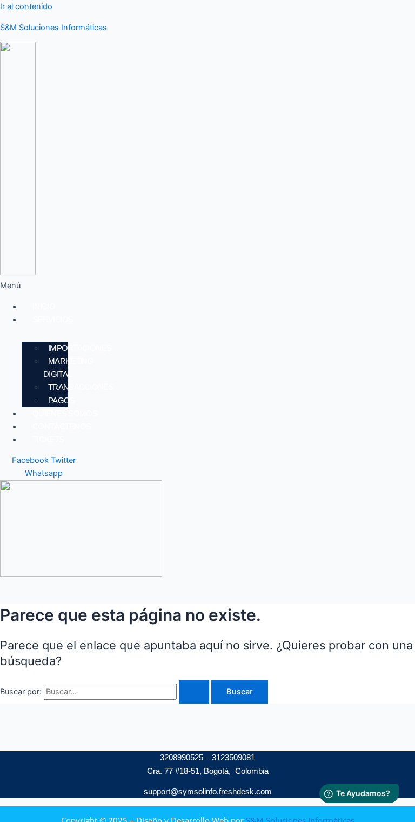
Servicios (52, 319)
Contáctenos (61, 426)
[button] (129, 285)
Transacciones (80, 387)
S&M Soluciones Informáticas (53, 27)
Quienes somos (64, 413)
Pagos (61, 400)
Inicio (43, 306)
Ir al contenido (26, 6)
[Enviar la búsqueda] (194, 692)
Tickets (48, 439)
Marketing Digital (68, 367)
